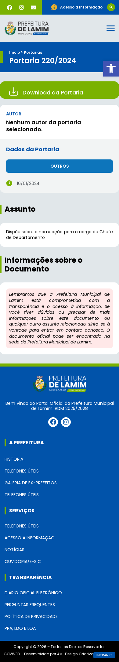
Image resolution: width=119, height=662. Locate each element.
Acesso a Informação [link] (30, 538)
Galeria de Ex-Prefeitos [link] (31, 483)
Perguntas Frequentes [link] (30, 605)
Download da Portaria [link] (53, 92)
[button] (111, 7)
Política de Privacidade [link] (31, 616)
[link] (111, 69)
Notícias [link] (14, 550)
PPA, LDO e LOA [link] (20, 628)
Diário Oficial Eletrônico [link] (33, 593)
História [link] (14, 459)
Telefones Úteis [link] (22, 471)
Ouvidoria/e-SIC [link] (23, 561)
